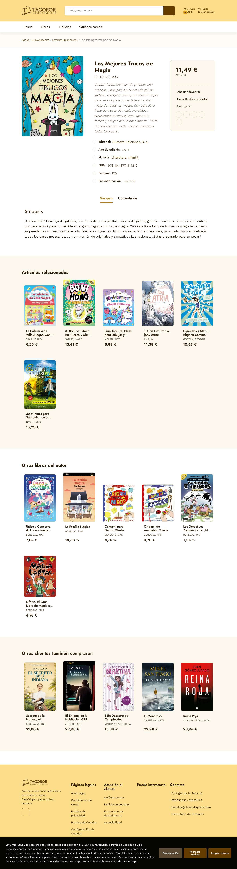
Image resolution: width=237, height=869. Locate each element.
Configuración (170, 853)
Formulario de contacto (187, 814)
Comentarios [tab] (127, 198)
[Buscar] (169, 10)
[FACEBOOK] (25, 812)
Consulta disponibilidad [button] (192, 99)
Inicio (25, 40)
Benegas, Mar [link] (106, 77)
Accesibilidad (113, 822)
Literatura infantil (65, 40)
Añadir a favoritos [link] (188, 92)
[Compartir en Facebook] (179, 114)
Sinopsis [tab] (106, 198)
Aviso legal (78, 793)
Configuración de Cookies (82, 831)
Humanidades (40, 40)
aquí (134, 861)
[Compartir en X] (186, 114)
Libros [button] (45, 26)
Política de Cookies (84, 822)
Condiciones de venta (81, 802)
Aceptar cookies (220, 853)
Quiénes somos (114, 797)
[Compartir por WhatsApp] (194, 114)
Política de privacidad (78, 813)
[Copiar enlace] (179, 122)
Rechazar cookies (195, 853)
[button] (189, 10)
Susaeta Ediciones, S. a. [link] (130, 142)
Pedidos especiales (116, 804)
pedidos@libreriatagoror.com (191, 807)
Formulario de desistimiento (113, 813)
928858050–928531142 (186, 800)
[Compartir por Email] (202, 114)
